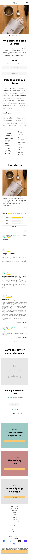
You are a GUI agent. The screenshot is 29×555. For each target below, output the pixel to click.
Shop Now (14, 497)
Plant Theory (16, 536)
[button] (24, 244)
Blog (14, 512)
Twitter (15, 530)
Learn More (14, 441)
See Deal (14, 469)
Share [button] (5, 244)
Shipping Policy (14, 525)
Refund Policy (14, 517)
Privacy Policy (14, 519)
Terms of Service (14, 521)
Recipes (14, 514)
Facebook (15, 528)
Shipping (8, 63)
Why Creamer (14, 508)
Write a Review (15, 226)
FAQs (14, 523)
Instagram (15, 533)
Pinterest (15, 531)
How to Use (14, 510)
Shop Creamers (14, 506)
